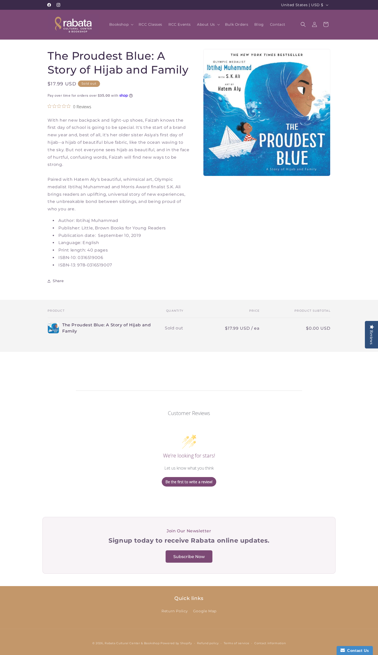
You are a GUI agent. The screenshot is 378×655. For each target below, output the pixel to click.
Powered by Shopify (176, 643)
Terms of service (236, 643)
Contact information (270, 643)
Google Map (205, 611)
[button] (121, 24)
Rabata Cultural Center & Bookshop (132, 643)
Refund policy (208, 643)
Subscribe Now (189, 556)
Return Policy (174, 611)
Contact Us (357, 650)
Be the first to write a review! (189, 481)
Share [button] (58, 281)
